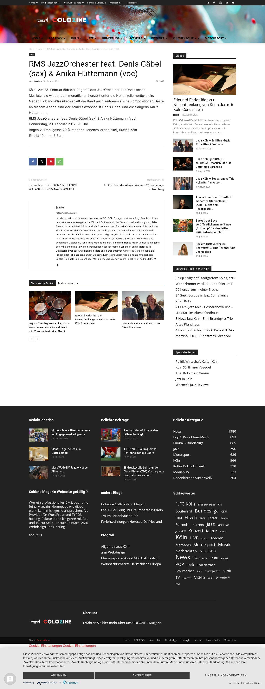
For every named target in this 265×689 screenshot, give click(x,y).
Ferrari (213, 518)
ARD (220, 504)
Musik (224, 544)
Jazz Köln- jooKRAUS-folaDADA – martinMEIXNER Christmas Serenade (213, 163)
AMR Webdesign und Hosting (58, 524)
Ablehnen (58, 675)
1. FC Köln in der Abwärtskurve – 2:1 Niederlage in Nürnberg (134, 187)
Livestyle (135, 38)
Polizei (224, 558)
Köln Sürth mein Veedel (193, 367)
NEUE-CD (208, 551)
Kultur (211, 531)
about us (35, 535)
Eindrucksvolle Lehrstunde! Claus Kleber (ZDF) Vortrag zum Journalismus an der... (144, 471)
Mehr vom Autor (68, 283)
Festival (225, 518)
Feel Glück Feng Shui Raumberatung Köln (132, 510)
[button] (208, 2)
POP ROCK (55, 38)
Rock (190, 565)
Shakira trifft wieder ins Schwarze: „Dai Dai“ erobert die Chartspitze (215, 248)
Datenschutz (43, 640)
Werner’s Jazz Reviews (192, 384)
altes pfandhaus (206, 504)
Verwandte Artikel (42, 283)
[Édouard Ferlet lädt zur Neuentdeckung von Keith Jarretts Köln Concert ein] (96, 301)
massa (204, 538)
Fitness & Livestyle (96, 2)
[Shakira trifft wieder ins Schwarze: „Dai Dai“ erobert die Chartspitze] (183, 248)
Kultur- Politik (184, 38)
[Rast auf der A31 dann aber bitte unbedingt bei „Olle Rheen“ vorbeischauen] (110, 434)
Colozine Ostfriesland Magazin (123, 504)
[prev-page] (31, 339)
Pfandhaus (200, 558)
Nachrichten (186, 551)
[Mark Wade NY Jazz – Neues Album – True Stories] (38, 472)
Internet (157, 38)
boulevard (184, 511)
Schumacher (185, 571)
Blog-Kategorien (49, 2)
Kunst (223, 531)
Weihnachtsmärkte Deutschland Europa (131, 564)
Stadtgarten (212, 571)
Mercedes (183, 545)
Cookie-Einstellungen (45, 646)
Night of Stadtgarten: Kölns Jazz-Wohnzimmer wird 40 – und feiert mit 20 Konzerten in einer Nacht (49, 327)
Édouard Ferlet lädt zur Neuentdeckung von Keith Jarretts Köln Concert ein (95, 319)
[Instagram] (220, 2)
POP (180, 564)
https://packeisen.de (66, 213)
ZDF (178, 584)
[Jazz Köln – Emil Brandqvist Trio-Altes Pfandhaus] (143, 305)
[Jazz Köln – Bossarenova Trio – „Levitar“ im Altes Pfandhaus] (183, 183)
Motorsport (214, 38)
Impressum (114, 2)
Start (31, 49)
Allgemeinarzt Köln (115, 546)
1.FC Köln (185, 504)
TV (178, 577)
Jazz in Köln (184, 379)
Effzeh (191, 517)
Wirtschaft (222, 578)
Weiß (210, 578)
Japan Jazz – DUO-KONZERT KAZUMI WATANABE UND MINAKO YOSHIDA (53, 187)
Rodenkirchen (206, 565)
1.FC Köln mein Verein (192, 373)
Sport (199, 571)
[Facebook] (214, 2)
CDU (224, 511)
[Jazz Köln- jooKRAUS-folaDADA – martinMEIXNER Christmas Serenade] (183, 164)
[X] (42, 161)
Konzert (195, 531)
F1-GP (203, 518)
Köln (75, 38)
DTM (179, 518)
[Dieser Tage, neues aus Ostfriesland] (38, 454)
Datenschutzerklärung (251, 683)
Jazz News (132, 2)
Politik (214, 558)
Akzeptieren (142, 675)
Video (199, 577)
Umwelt (187, 578)
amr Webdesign (113, 552)
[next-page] (37, 339)
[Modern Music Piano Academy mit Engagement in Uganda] (38, 435)
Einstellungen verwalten (226, 675)
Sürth (227, 571)
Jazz (90, 38)
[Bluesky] (233, 2)
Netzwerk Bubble (72, 2)
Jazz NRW (181, 531)
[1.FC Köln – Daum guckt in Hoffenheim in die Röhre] (110, 454)
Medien (217, 538)
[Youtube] (227, 2)
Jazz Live (223, 525)
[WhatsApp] (59, 161)
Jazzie (37, 81)
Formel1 (182, 525)
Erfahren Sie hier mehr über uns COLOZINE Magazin (122, 622)
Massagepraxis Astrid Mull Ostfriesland (130, 558)
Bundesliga (111, 38)
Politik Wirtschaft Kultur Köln (197, 361)
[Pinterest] (51, 161)
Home (32, 2)
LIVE (194, 538)
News (183, 557)
